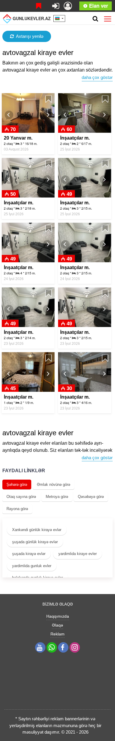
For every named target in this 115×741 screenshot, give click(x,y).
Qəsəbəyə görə (91, 496)
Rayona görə (17, 509)
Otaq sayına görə (21, 496)
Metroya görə (57, 496)
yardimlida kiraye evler (77, 553)
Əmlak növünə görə (53, 484)
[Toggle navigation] (107, 17)
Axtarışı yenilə (29, 36)
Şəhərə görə (16, 484)
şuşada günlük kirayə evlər (35, 542)
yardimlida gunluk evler (31, 566)
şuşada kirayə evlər (28, 553)
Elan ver (98, 5)
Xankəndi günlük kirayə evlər (36, 530)
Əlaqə (57, 625)
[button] (9, 115)
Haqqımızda (57, 616)
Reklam (57, 634)
